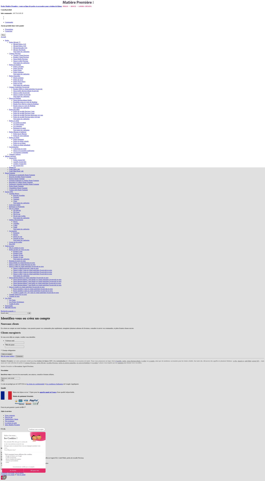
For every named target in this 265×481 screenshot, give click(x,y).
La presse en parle (11, 423)
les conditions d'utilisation (54, 384)
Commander (9, 22)
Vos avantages (9, 421)
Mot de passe (9, 345)
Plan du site (9, 417)
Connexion (8, 31)
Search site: (4, 313)
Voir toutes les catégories (21, 52)
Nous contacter (10, 415)
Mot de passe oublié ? (8, 356)
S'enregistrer (9, 29)
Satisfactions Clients (11, 419)
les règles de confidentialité (35, 384)
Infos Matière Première (12, 425)
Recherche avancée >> (8, 311)
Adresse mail (9, 341)
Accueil (3, 37)
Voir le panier (19, 473)
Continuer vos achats (7, 473)
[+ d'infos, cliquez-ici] (26, 405)
